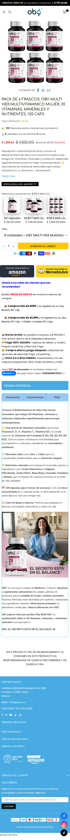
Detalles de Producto (17, 385)
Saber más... (9, 176)
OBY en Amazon (11, 731)
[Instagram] (64, 824)
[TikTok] (64, 832)
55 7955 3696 (24, 708)
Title (4, 229)
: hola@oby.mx (17, 702)
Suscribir (8, 806)
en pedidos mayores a (35, 3)
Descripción (13, 397)
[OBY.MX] (35, 12)
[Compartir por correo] (48, 90)
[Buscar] (10, 12)
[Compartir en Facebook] (38, 90)
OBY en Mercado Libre (15, 739)
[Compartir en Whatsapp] (43, 90)
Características (35, 397)
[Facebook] (64, 816)
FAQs (57, 397)
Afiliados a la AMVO (13, 746)
